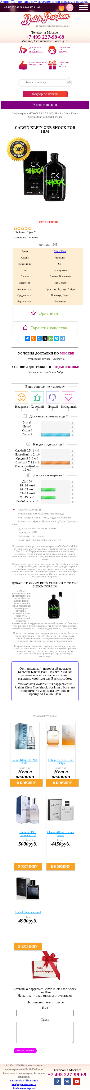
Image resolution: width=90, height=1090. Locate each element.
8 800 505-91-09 (31, 7)
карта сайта (17, 1080)
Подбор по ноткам (45, 94)
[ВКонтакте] (27, 338)
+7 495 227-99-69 (13, 7)
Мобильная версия (24, 1088)
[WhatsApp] (50, 338)
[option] (27, 754)
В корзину (26, 782)
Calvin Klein (60, 251)
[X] (45, 338)
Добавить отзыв (25, 1050)
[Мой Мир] (39, 338)
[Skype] (56, 338)
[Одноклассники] (33, 338)
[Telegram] (62, 338)
